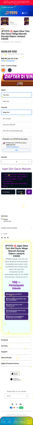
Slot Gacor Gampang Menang (12, 131)
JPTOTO (9, 259)
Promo (3, 422)
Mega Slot (6, 112)
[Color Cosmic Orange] (3, 70)
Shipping (10, 53)
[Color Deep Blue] (10, 70)
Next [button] (31, 3)
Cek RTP (29, 192)
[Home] (11, 13)
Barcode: (12, 41)
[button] (2, 13)
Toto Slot (6, 95)
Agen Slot (6, 101)
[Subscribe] (26, 396)
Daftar (16, 422)
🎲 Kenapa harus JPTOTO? (14, 294)
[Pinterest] (8, 238)
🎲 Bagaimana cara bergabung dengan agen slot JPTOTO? (15, 317)
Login (9, 422)
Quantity (4, 157)
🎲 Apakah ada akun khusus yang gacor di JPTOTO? (15, 311)
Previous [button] (2, 3)
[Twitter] (5, 238)
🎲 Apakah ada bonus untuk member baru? (14, 305)
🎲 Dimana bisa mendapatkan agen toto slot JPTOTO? (16, 299)
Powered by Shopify (21, 415)
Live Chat (28, 422)
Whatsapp (23, 422)
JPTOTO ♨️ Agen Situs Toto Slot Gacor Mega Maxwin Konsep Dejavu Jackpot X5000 (16, 3)
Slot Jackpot (7, 119)
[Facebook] (2, 238)
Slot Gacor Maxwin (9, 125)
